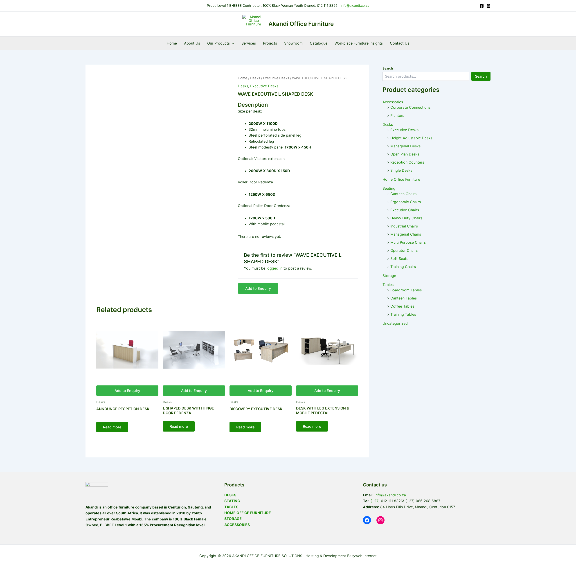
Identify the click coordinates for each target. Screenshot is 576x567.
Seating (388, 188)
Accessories (392, 102)
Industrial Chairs (404, 226)
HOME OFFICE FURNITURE (247, 513)
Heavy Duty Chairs (406, 218)
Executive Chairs (404, 210)
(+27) (375, 501)
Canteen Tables (403, 298)
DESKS (230, 495)
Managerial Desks (405, 146)
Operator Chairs (404, 250)
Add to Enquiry (258, 288)
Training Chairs (403, 266)
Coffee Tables (402, 306)
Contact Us (399, 43)
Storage (389, 275)
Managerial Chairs (405, 234)
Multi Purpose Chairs (408, 242)
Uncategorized (395, 323)
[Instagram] (488, 6)
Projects (270, 43)
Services (248, 43)
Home (172, 43)
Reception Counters (407, 162)
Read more (112, 427)
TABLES (231, 507)
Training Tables (403, 314)
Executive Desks (276, 78)
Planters (397, 115)
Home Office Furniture (401, 179)
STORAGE (233, 518)
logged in (274, 268)
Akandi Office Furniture (301, 23)
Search (387, 68)
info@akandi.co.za (354, 5)
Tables (388, 284)
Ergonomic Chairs (405, 202)
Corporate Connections (410, 107)
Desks (255, 78)
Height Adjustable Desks (411, 138)
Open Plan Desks (404, 154)
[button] (232, 43)
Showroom (293, 43)
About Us (192, 43)
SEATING (232, 501)
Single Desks (401, 170)
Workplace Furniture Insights (359, 43)
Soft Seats (399, 258)
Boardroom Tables (406, 290)
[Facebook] (482, 6)
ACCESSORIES (237, 524)
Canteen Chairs (403, 193)
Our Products (218, 43)
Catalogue (318, 43)
